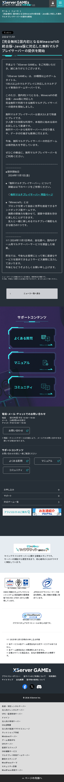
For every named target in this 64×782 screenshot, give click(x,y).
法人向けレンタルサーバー (13, 710)
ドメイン (5, 718)
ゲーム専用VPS (8, 740)
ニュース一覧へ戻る (32, 293)
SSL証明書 (6, 725)
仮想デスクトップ (9, 748)
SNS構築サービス (9, 751)
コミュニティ (15, 470)
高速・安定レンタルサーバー (14, 706)
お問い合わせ (16, 430)
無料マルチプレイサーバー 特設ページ (32, 194)
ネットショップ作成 (10, 733)
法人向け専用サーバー (11, 721)
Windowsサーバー (9, 736)
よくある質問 (15, 461)
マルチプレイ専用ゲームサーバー (16, 755)
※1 (33, 5)
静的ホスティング (9, 759)
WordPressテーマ (9, 763)
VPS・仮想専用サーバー (12, 714)
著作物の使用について (35, 680)
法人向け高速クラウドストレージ (16, 729)
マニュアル (47, 461)
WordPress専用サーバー (12, 770)
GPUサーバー (7, 744)
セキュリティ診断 (9, 766)
